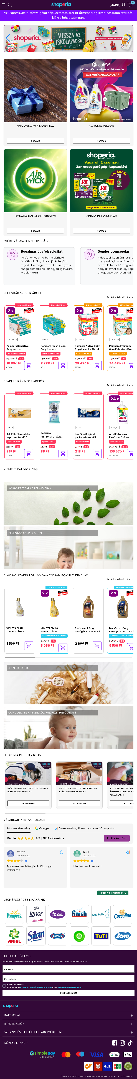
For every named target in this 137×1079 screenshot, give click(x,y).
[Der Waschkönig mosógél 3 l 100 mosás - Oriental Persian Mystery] (122, 606)
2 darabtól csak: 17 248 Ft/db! (122, 354)
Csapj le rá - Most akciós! (24, 381)
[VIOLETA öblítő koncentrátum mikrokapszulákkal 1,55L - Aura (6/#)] (54, 606)
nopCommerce (126, 1076)
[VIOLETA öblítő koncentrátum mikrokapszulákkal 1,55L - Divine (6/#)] (20, 606)
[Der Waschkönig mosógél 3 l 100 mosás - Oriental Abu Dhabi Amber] (88, 606)
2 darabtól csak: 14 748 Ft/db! (88, 354)
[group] (28, 786)
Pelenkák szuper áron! (22, 293)
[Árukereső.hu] (127, 1066)
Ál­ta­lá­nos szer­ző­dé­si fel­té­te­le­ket (36, 987)
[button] (129, 38)
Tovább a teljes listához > (120, 297)
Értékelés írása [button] (116, 838)
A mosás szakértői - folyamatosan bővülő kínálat (46, 575)
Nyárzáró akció (14, 442)
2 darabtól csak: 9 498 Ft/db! (20, 354)
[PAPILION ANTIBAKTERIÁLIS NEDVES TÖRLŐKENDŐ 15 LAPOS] (54, 412)
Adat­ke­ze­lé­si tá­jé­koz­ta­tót (69, 987)
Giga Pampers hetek (50, 353)
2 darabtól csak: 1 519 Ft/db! (54, 636)
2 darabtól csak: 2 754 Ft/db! (122, 636)
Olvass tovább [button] (82, 883)
